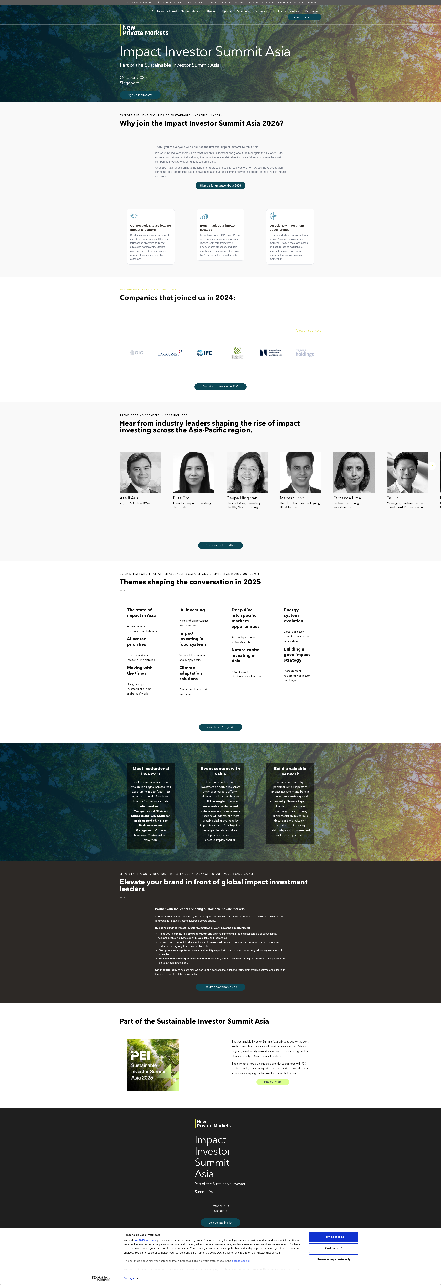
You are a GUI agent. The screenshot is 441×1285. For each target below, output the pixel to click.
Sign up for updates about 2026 (220, 185)
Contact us (124, 2)
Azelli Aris (129, 498)
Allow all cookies (334, 1236)
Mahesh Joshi (292, 498)
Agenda (226, 11)
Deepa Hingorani (243, 498)
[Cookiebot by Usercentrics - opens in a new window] (101, 1278)
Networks (311, 2)
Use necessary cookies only (333, 1259)
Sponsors (261, 11)
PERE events (224, 2)
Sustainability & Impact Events (290, 2)
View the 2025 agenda (220, 727)
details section (241, 1260)
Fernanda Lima (347, 498)
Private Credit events (194, 2)
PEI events (211, 2)
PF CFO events (239, 2)
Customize (331, 1248)
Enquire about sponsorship (221, 987)
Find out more (273, 1082)
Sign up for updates (140, 95)
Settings (129, 1278)
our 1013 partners (145, 1240)
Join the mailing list (220, 1222)
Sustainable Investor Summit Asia (175, 11)
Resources (311, 11)
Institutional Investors (286, 11)
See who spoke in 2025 (220, 545)
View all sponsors (308, 330)
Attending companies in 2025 (220, 386)
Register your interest (304, 17)
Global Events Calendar (142, 2)
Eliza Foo (181, 498)
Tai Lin (393, 498)
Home (211, 11)
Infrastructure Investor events (169, 2)
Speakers (243, 11)
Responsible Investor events (261, 2)
